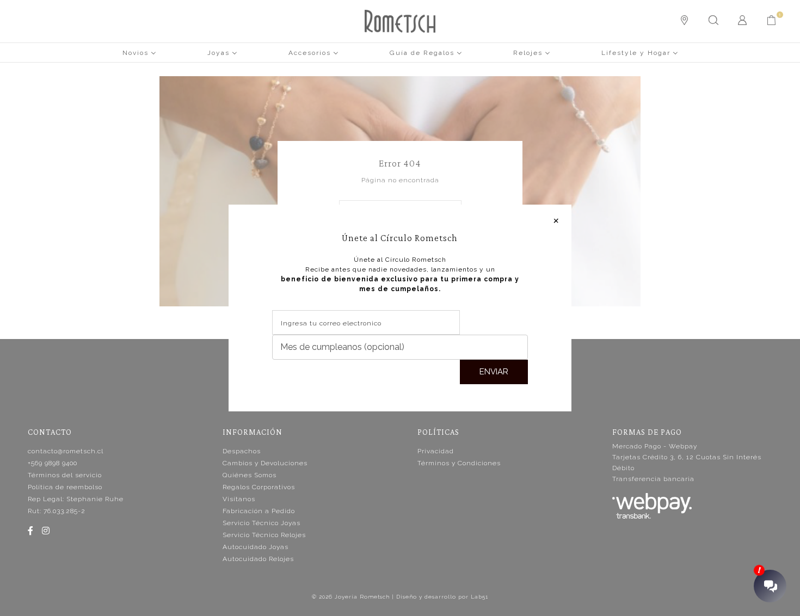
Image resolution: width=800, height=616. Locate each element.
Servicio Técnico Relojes (264, 535)
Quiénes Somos (249, 475)
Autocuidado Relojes (258, 559)
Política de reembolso (65, 487)
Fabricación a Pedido (259, 511)
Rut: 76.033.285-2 (56, 511)
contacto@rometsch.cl (65, 451)
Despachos (242, 451)
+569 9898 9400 (52, 463)
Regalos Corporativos (259, 487)
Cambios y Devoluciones (265, 463)
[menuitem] (139, 52)
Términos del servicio (65, 475)
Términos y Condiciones (459, 463)
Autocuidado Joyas (255, 547)
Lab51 (479, 597)
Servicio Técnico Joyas (261, 523)
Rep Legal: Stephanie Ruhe (76, 499)
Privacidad (435, 451)
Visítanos (239, 499)
